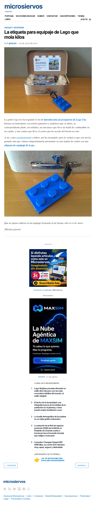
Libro (7, 19)
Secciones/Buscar (25, 16)
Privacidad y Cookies (20, 498)
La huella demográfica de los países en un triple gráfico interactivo (50, 417)
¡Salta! (84, 19)
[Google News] (5, 489)
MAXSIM (41, 377)
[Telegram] (23, 489)
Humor (40, 16)
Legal (6, 498)
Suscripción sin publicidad (42, 290)
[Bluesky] (14, 489)
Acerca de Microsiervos (14, 495)
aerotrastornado (24, 137)
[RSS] (9, 489)
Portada (9, 16)
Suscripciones (67, 16)
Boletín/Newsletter (54, 495)
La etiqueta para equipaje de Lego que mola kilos (41, 34)
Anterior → (82, 465)
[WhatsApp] (28, 489)
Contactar (52, 16)
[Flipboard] (19, 489)
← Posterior (10, 465)
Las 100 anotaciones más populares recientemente (52, 459)
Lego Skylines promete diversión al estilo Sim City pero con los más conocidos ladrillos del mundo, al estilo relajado (50, 392)
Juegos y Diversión (14, 27)
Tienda (81, 16)
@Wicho (12, 43)
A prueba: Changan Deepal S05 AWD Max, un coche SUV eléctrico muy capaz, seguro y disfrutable (49, 445)
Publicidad (85, 495)
